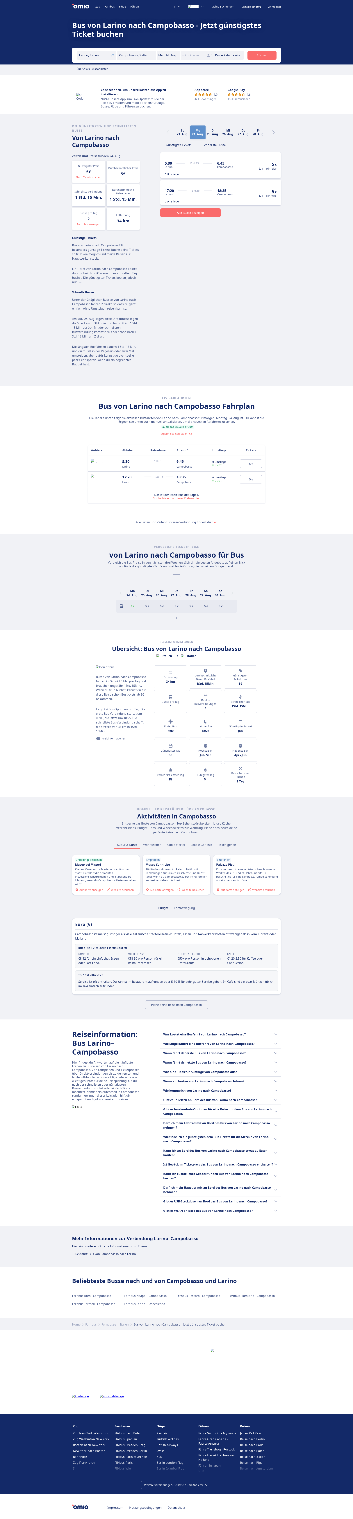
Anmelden (274, 6)
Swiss (160, 1451)
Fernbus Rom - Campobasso (91, 1296)
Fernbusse (122, 1426)
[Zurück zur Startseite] (83, 7)
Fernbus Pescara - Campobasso (198, 1296)
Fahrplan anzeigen (88, 224)
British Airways (167, 1445)
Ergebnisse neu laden (174, 433)
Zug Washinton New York (91, 1439)
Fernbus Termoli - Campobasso (93, 1304)
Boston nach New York (89, 1445)
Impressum (115, 1508)
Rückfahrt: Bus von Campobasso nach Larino (105, 1254)
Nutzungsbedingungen (145, 1508)
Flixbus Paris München (131, 1457)
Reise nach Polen (252, 1451)
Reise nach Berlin (252, 1439)
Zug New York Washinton (91, 1433)
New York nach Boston (89, 1451)
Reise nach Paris (252, 1445)
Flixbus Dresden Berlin (131, 1451)
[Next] (273, 132)
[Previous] (121, 593)
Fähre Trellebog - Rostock (216, 1449)
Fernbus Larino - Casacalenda (144, 1304)
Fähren (134, 6)
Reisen (245, 1426)
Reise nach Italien (252, 1457)
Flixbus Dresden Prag (130, 1445)
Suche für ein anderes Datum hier (176, 498)
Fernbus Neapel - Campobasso (145, 1296)
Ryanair (161, 1433)
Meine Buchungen (222, 6)
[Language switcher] (196, 6)
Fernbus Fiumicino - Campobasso (252, 1296)
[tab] (178, 145)
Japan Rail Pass (251, 1433)
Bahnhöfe (80, 1457)
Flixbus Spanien (126, 1439)
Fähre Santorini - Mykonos (217, 1433)
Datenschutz (176, 1508)
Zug (97, 6)
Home (76, 1324)
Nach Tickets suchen (88, 177)
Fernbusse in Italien (115, 1324)
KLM (159, 1457)
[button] (168, 55)
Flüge (122, 6)
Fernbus (110, 6)
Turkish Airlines (167, 1439)
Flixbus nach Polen (128, 1433)
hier (214, 522)
